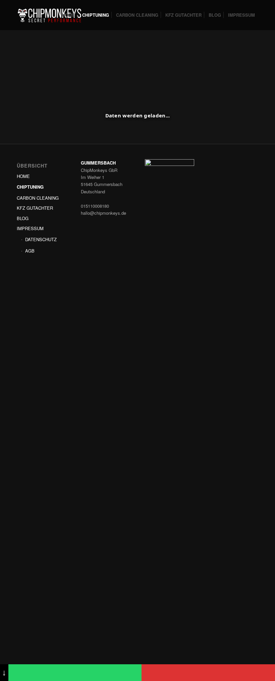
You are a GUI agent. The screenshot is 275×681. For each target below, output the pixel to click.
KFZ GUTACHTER (35, 208)
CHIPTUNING (30, 187)
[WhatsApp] (75, 672)
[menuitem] (68, 15)
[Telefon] (208, 672)
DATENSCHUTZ (41, 239)
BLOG (23, 218)
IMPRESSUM (30, 228)
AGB (30, 251)
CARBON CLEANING (38, 198)
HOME (23, 176)
